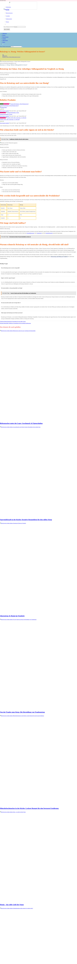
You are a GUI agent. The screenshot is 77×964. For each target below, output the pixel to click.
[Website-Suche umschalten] (6, 24)
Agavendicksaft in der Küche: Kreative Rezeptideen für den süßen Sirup (26, 520)
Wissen (3, 42)
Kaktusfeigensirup (49, 233)
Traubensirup (39, 233)
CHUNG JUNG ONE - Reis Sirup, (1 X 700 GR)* (10, 119)
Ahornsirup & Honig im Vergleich (12, 616)
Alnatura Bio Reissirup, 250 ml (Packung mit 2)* (9, 105)
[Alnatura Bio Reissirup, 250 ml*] (12, 112)
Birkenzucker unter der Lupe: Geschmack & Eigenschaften (21, 423)
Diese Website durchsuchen (9, 26)
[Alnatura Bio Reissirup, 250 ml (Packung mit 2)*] (19, 103)
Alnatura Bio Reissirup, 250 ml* (6, 114)
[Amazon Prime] (3, 107)
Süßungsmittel (5, 40)
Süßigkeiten (4, 33)
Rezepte (3, 35)
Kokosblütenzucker (30, 233)
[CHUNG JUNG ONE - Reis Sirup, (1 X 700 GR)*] (16, 117)
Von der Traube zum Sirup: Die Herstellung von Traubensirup (22, 712)
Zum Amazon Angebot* (4, 110)
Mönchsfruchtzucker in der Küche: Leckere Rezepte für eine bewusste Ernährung (29, 808)
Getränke (4, 38)
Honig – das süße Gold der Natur (12, 905)
